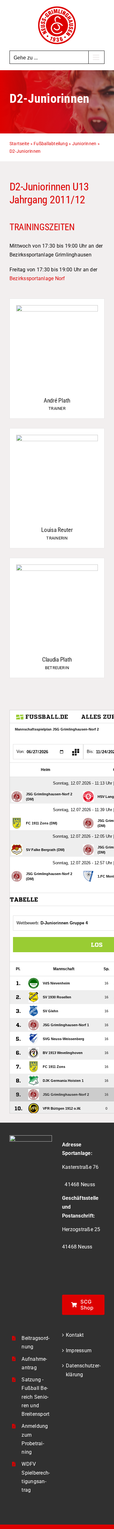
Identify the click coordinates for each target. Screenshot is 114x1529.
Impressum (79, 1350)
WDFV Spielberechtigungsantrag (36, 1477)
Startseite (19, 143)
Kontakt (75, 1335)
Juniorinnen (84, 143)
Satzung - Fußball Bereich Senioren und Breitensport (35, 1397)
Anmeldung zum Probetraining (35, 1439)
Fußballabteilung (51, 143)
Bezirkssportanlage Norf (37, 278)
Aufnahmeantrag (34, 1363)
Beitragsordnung (35, 1342)
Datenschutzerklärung (83, 1370)
